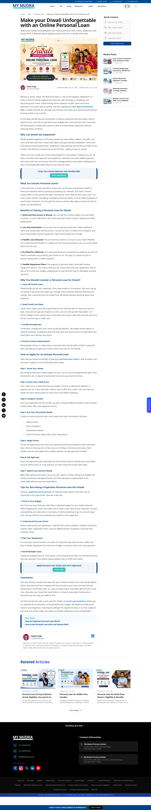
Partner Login (79, 780)
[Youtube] (4, 416)
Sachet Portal (117, 785)
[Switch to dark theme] (136, 6)
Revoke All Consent (60, 790)
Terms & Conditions (65, 780)
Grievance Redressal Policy (79, 790)
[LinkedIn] (4, 405)
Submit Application (117, 43)
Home (22, 14)
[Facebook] (4, 394)
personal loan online (69, 359)
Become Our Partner (84, 1)
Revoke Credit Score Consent (78, 785)
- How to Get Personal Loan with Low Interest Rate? (46, 624)
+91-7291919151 (117, 1)
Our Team (30, 780)
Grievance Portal (131, 785)
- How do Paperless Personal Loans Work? (42, 621)
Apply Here (59, 570)
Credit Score (102, 1)
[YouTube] (38, 768)
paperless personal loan (40, 492)
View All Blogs (74, 710)
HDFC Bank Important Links (33, 785)
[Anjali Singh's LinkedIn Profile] (92, 636)
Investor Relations (104, 780)
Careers (39, 780)
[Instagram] (4, 400)
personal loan (39, 14)
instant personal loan (76, 601)
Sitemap (17, 785)
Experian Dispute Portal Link (55, 785)
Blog (29, 14)
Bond (69, 6)
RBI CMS (94, 790)
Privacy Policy (50, 780)
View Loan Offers (59, 175)
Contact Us (91, 780)
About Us (20, 780)
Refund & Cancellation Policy (124, 780)
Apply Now (95, 807)
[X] (4, 410)
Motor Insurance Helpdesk (100, 785)
